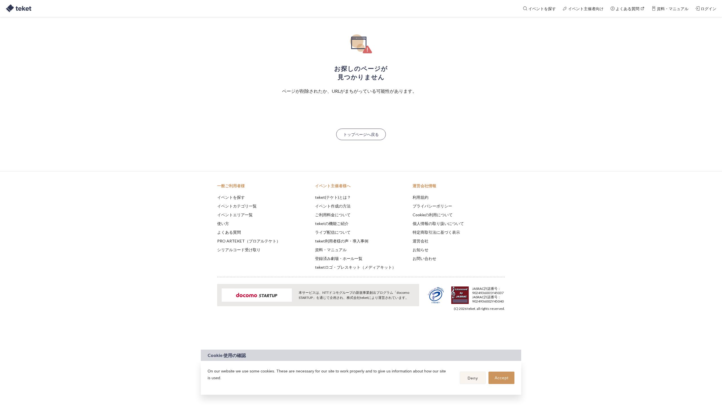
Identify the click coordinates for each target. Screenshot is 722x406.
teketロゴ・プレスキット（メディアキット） (355, 267)
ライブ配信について (333, 232)
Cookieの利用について (433, 214)
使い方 (223, 223)
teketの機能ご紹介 (332, 223)
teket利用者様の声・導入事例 (341, 241)
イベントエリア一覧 (235, 214)
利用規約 (420, 197)
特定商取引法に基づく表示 (436, 232)
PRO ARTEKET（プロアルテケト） (248, 241)
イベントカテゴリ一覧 (237, 206)
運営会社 (420, 241)
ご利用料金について (333, 214)
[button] (208, 385)
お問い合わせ (424, 258)
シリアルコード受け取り (239, 249)
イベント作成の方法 (333, 206)
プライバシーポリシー (432, 206)
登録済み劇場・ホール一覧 (338, 258)
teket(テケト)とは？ (333, 197)
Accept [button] (502, 378)
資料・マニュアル (331, 249)
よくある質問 (229, 232)
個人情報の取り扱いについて (438, 223)
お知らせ (420, 249)
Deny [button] (473, 378)
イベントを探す (231, 197)
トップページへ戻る (361, 134)
